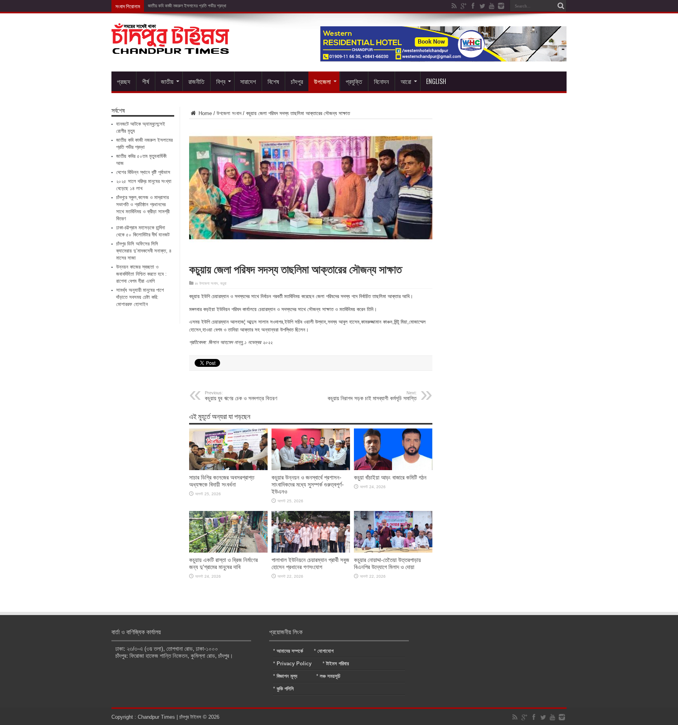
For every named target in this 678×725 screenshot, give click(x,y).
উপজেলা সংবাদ (229, 113)
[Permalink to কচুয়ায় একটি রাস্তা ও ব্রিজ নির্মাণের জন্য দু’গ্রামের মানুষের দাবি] (228, 551)
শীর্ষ (145, 81)
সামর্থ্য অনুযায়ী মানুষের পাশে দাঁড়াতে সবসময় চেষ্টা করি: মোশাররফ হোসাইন (140, 297)
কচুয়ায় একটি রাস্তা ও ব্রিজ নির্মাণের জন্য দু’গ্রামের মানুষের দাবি (223, 563)
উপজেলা (322, 81)
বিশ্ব (220, 81)
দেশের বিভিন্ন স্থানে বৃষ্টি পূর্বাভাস (143, 172)
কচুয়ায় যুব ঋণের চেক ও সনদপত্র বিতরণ (241, 395)
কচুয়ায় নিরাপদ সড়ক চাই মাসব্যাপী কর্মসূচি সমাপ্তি (372, 395)
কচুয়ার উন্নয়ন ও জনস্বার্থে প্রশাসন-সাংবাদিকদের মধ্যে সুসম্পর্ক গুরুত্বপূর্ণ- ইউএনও (308, 484)
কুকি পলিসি (285, 689)
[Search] (561, 6)
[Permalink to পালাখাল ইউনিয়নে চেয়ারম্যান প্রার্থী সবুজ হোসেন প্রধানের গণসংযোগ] (311, 551)
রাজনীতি (196, 81)
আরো (406, 81)
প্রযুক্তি (354, 81)
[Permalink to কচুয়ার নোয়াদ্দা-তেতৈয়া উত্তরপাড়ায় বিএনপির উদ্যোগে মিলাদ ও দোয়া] (393, 551)
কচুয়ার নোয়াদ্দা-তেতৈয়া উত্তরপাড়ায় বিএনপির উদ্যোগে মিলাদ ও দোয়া (387, 563)
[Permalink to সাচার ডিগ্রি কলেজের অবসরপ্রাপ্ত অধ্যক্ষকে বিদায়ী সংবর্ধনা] (228, 468)
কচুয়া (223, 283)
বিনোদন (381, 81)
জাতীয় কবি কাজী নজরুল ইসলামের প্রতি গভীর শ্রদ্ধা (187, 6)
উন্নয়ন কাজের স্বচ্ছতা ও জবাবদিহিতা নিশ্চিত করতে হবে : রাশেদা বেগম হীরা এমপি (141, 274)
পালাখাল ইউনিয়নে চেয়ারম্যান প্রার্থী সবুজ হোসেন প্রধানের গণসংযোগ (310, 563)
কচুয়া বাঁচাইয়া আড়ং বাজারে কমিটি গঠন (390, 477)
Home (204, 113)
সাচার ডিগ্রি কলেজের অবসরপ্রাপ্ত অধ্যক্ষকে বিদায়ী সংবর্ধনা (221, 481)
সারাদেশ (248, 81)
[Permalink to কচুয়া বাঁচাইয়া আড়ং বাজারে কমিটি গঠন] (393, 468)
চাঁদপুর (297, 81)
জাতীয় (167, 81)
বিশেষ (273, 81)
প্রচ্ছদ (123, 81)
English (436, 81)
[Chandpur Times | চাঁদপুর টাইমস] (170, 47)
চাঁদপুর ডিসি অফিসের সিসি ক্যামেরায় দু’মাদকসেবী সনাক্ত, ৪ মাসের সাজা (143, 251)
